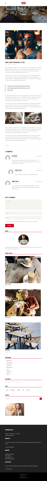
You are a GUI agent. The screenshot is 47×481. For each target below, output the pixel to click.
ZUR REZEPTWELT (9, 469)
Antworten (39, 156)
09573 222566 (8, 455)
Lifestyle (8, 371)
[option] (23, 44)
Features (19, 390)
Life (7, 369)
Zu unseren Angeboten (9, 447)
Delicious (8, 365)
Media (9, 64)
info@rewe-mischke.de (9, 454)
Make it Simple (8, 284)
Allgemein (8, 360)
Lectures (28, 390)
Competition (8, 362)
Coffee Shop (7, 317)
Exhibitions (7, 145)
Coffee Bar (7, 350)
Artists (7, 390)
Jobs (23, 390)
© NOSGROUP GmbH (23, 474)
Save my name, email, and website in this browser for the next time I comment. (22, 221)
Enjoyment (8, 367)
